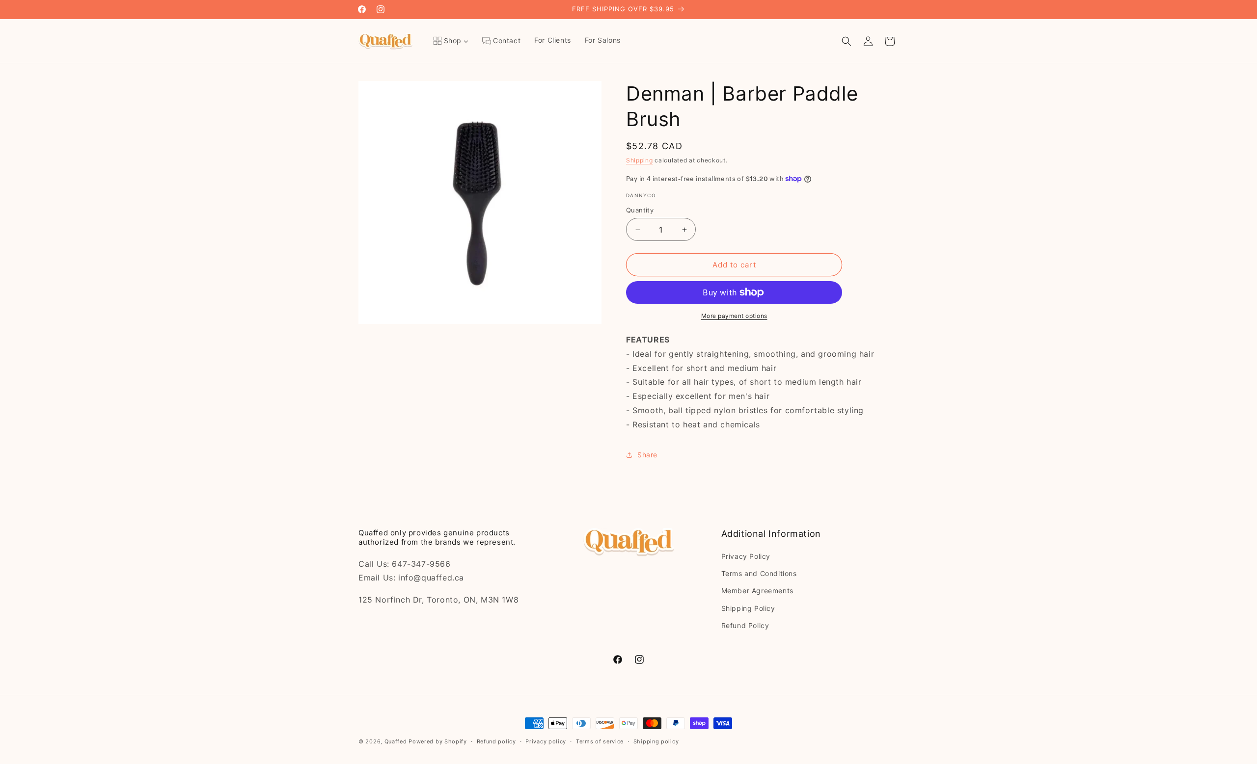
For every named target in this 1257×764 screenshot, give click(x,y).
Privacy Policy (745, 556)
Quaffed (395, 741)
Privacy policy (545, 741)
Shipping (639, 160)
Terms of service (600, 741)
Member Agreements (757, 590)
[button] (846, 41)
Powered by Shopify (438, 741)
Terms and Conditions (759, 573)
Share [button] (647, 454)
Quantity (640, 210)
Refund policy (496, 741)
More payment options (734, 315)
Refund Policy (745, 625)
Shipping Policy (748, 608)
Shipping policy (656, 741)
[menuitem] (450, 41)
